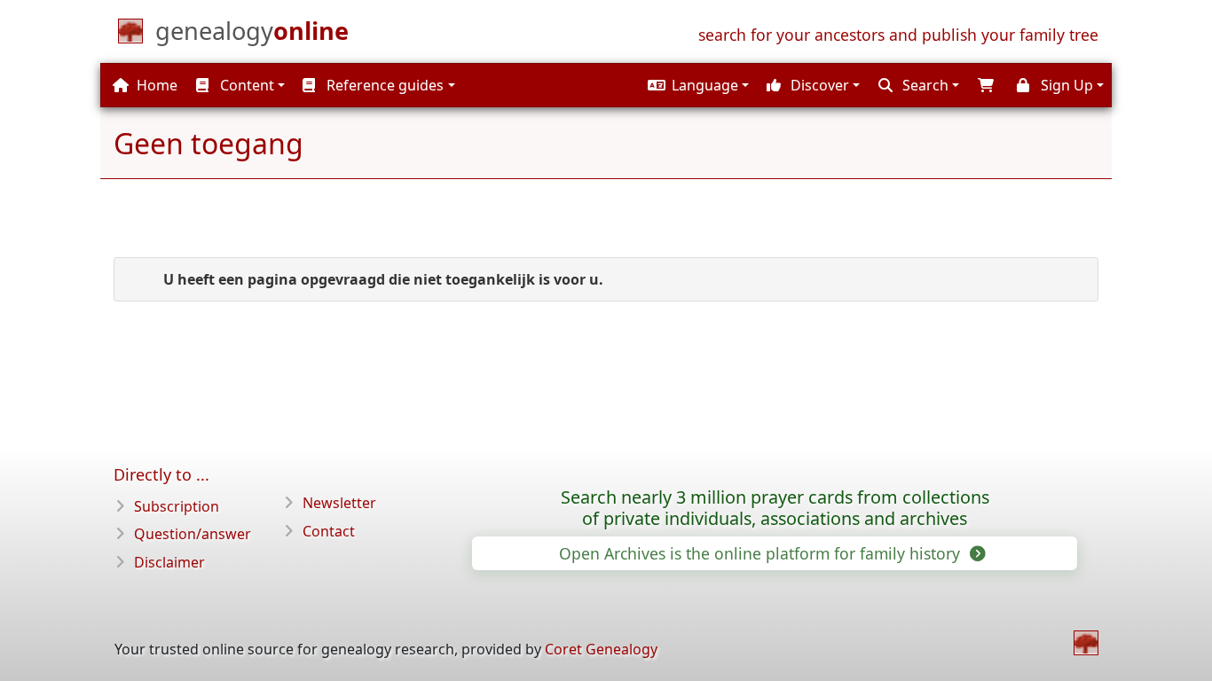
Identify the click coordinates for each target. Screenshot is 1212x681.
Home (155, 85)
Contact (329, 531)
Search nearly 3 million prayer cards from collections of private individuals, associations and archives (775, 508)
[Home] (1086, 642)
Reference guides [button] (383, 85)
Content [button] (245, 85)
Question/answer (192, 534)
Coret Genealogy (601, 649)
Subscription (176, 506)
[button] (696, 85)
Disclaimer (169, 562)
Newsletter (339, 503)
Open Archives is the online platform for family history (761, 553)
